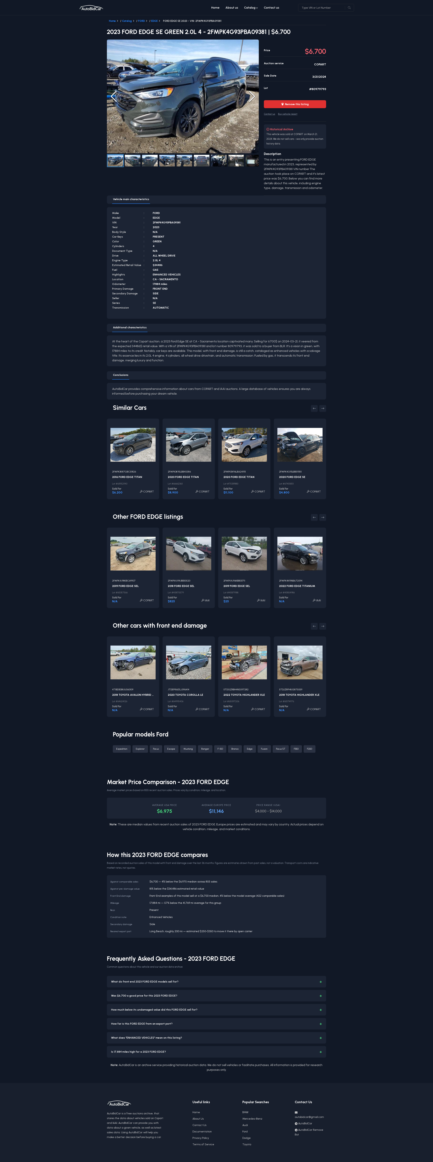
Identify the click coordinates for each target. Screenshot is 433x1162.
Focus (156, 748)
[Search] (349, 7)
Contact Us (199, 1125)
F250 (309, 748)
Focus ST (280, 748)
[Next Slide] (252, 96)
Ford (245, 1131)
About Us (198, 1118)
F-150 (220, 748)
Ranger (205, 748)
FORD (141, 20)
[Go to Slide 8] (236, 160)
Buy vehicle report (287, 114)
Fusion (264, 748)
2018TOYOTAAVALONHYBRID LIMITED (137, 694)
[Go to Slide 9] (253, 160)
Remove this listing (295, 104)
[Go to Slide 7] (218, 160)
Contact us (271, 7)
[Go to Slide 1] (115, 160)
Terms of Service (203, 1144)
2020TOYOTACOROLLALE (185, 694)
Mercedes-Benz (252, 1118)
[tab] (131, 200)
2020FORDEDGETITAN (183, 477)
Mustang (188, 748)
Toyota (246, 1144)
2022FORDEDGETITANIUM (297, 586)
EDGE (154, 20)
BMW (245, 1112)
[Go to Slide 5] (184, 160)
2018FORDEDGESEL (181, 586)
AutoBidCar (305, 1123)
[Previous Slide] (113, 96)
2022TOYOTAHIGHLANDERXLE (244, 694)
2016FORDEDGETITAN (127, 477)
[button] (183, 96)
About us (231, 7)
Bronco (234, 748)
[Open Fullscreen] (253, 147)
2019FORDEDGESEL (125, 586)
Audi (245, 1125)
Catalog (249, 7)
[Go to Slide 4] (167, 160)
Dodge (246, 1138)
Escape (171, 748)
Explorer (140, 748)
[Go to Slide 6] (201, 160)
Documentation (202, 1131)
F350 (296, 748)
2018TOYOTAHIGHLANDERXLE (299, 694)
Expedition (121, 748)
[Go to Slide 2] (132, 160)
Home (215, 7)
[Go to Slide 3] (149, 160)
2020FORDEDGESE (292, 477)
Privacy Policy (200, 1138)
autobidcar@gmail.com (309, 1117)
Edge (250, 748)
